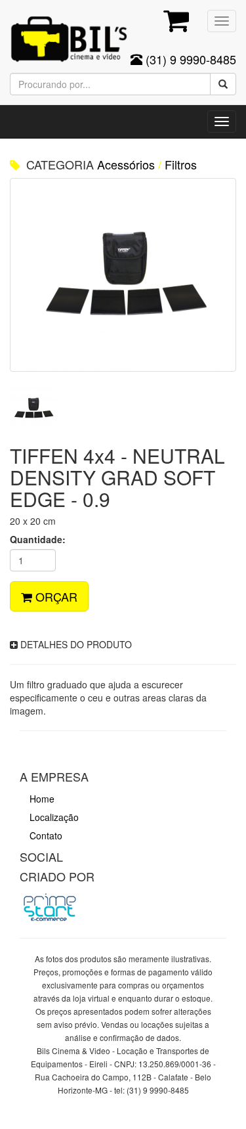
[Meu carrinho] (174, 23)
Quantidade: (38, 539)
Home (42, 798)
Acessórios (126, 164)
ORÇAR (54, 596)
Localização (54, 817)
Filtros (181, 164)
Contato (46, 835)
